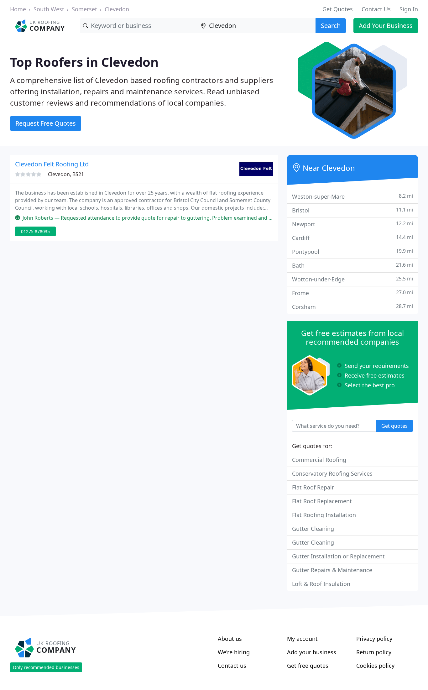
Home (18, 9)
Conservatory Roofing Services (332, 473)
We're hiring (234, 652)
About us (230, 638)
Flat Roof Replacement (322, 501)
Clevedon (117, 9)
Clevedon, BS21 (66, 174)
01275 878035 (35, 231)
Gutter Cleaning (313, 528)
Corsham (352, 307)
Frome (352, 293)
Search (331, 25)
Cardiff (352, 238)
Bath (352, 265)
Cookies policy (375, 665)
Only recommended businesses (46, 667)
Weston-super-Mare (352, 196)
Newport (352, 224)
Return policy (373, 652)
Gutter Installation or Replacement (338, 556)
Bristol (352, 210)
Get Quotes (337, 9)
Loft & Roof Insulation (321, 584)
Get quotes (394, 425)
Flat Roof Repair (313, 487)
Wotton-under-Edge (352, 279)
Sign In (408, 9)
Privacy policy (374, 638)
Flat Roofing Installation (324, 515)
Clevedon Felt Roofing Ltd (52, 164)
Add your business (311, 652)
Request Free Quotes (45, 123)
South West (49, 9)
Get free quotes (307, 665)
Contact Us (376, 9)
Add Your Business (386, 25)
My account (302, 638)
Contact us (232, 665)
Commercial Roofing (319, 459)
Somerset (84, 9)
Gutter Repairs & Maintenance (332, 570)
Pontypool (352, 251)
